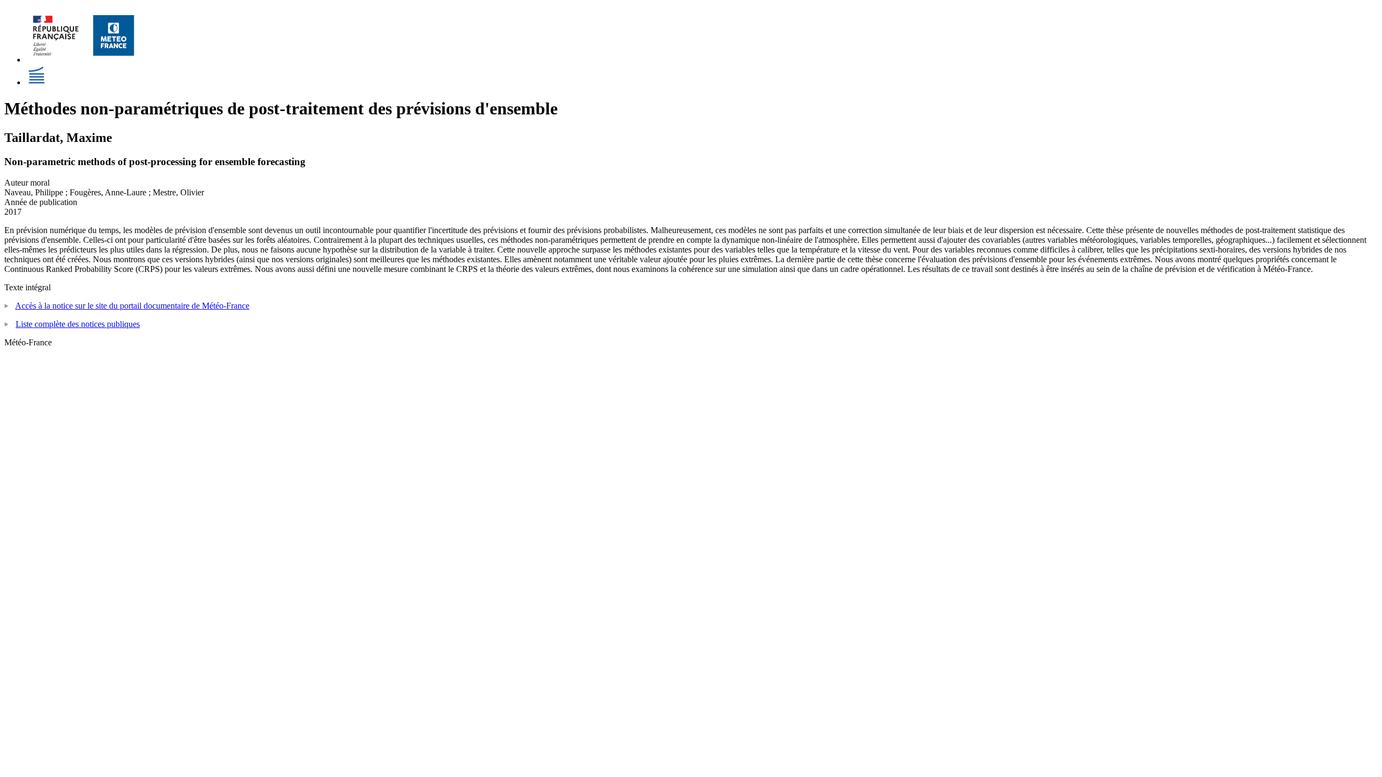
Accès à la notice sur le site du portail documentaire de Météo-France (132, 305)
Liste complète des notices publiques (78, 324)
